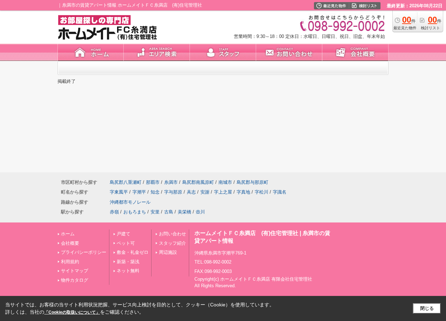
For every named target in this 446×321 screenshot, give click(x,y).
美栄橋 (184, 211)
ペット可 (126, 243)
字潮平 (139, 192)
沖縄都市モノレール (130, 202)
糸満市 (171, 182)
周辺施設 (168, 252)
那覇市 (153, 182)
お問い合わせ (172, 233)
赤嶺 (114, 211)
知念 (155, 192)
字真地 (243, 192)
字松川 (261, 192)
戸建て (123, 233)
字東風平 (119, 192)
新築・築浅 (128, 261)
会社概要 (70, 243)
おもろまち (134, 211)
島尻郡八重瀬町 (125, 182)
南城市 (225, 182)
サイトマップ (74, 270)
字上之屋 (223, 192)
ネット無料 (128, 270)
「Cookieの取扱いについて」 (72, 312)
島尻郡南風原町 (198, 182)
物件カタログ (74, 280)
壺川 (200, 211)
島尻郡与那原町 (252, 182)
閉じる (427, 308)
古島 (168, 211)
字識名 (279, 192)
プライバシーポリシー (83, 252)
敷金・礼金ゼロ (132, 252)
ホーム (68, 233)
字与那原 (173, 192)
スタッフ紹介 (172, 243)
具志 (191, 192)
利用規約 (70, 261)
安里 (155, 211)
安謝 (204, 192)
